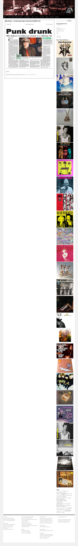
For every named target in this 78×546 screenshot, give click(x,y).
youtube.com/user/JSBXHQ (26, 524)
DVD (57, 496)
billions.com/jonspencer (44, 538)
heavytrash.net (5, 528)
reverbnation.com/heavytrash (8, 529)
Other (32, 17)
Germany (64, 496)
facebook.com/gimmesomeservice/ (46, 519)
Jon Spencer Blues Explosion (62, 501)
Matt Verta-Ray (66, 505)
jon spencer (61, 499)
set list (67, 509)
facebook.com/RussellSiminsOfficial (46, 530)
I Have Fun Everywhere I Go (30, 74)
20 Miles (64, 491)
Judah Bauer (60, 503)
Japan (69, 498)
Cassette (70, 493)
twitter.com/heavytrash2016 (8, 525)
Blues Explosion (61, 493)
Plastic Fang (65, 508)
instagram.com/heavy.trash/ (8, 526)
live (64, 503)
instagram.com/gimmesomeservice (46, 521)
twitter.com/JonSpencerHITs (45, 536)
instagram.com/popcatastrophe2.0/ (64, 520)
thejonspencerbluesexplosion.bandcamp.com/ (29, 525)
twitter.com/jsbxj (24, 521)
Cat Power (59, 495)
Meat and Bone (61, 506)
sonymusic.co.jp (24, 531)
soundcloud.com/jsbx (25, 526)
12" (61, 491)
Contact (51, 17)
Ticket (63, 511)
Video (61, 512)
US (69, 510)
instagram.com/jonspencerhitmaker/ (46, 534)
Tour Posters (59, 37)
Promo (61, 509)
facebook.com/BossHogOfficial (9, 520)
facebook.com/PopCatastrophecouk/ (64, 519)
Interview (66, 497)
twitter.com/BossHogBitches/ (8, 518)
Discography (27, 17)
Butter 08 (67, 493)
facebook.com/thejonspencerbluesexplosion (29, 519)
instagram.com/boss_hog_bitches (9, 519)
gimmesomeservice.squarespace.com (46, 518)
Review (64, 509)
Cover (66, 495)
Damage (70, 495)
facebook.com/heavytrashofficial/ (9, 524)
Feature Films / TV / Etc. (61, 28)
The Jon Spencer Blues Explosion (15, 17)
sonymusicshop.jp (24, 532)
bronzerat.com (24, 530)
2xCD (58, 491)
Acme (67, 491)
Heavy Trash (60, 498)
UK (66, 511)
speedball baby (59, 511)
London (66, 503)
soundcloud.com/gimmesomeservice (46, 520)
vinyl (63, 512)
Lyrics (36, 17)
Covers (58, 27)
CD (63, 495)
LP (69, 503)
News (5, 17)
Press (57, 32)
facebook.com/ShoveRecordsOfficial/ (46, 535)
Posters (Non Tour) (60, 31)
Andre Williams (59, 492)
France (60, 496)
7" (59, 491)
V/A (58, 512)
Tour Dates (42, 17)
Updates (57, 17)
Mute (66, 506)
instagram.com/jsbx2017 (25, 523)
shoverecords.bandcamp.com (26, 518)
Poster (70, 508)
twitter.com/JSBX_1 (25, 520)
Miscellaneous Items (60, 29)
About (47, 17)
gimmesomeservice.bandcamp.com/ (46, 523)
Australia (64, 492)
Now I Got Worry (60, 508)
